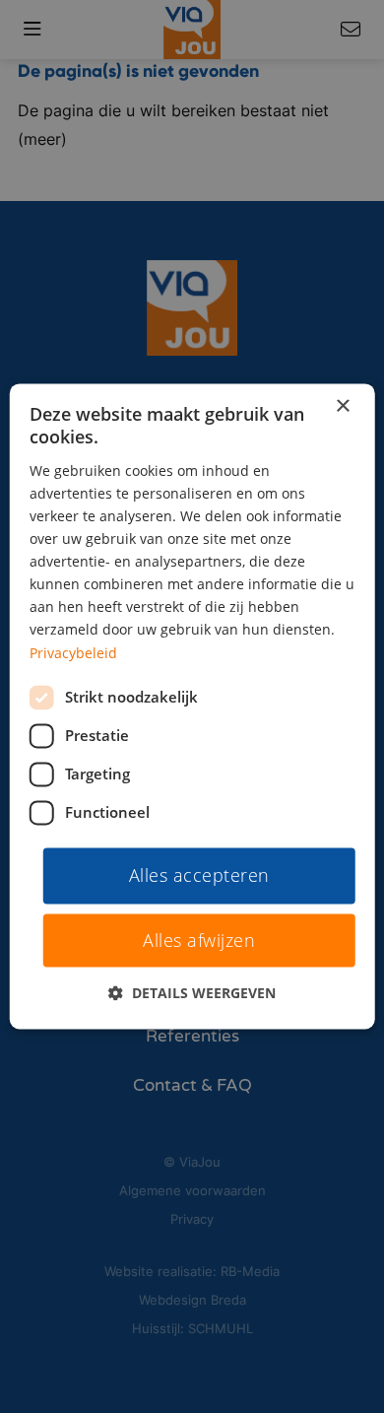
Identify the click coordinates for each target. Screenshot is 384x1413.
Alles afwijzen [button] (199, 941)
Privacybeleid (73, 652)
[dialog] (192, 706)
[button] (192, 993)
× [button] (342, 406)
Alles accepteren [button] (199, 875)
